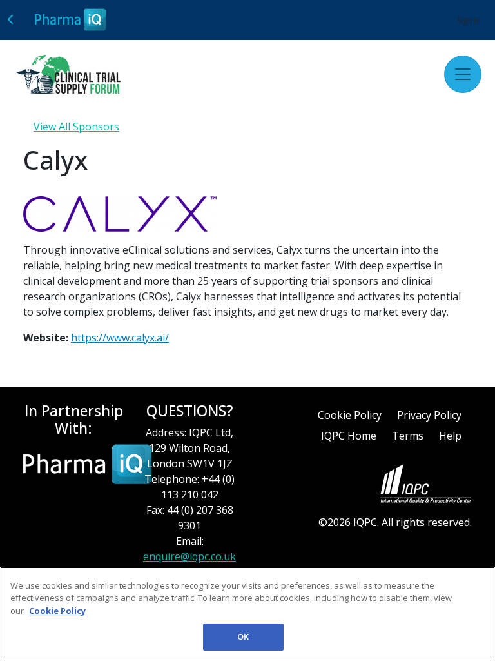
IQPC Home (348, 436)
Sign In (468, 20)
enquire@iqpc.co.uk (189, 556)
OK (243, 636)
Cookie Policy (350, 415)
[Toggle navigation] (462, 74)
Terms (407, 436)
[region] (247, 614)
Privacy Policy (429, 415)
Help (450, 436)
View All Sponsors (76, 126)
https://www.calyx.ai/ (120, 337)
